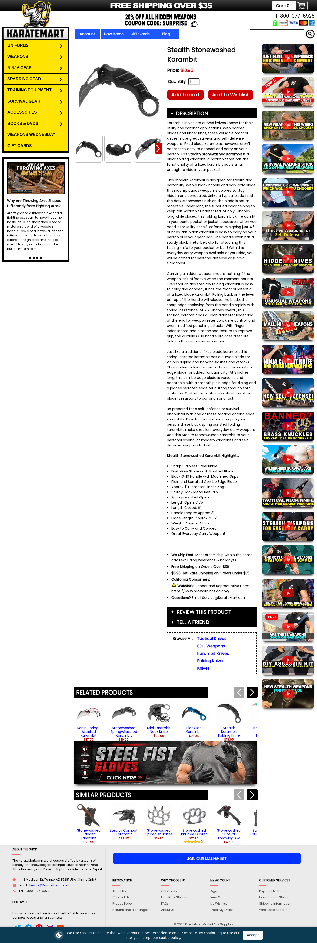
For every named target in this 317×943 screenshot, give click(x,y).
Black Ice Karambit (194, 729)
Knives (203, 668)
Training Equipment (29, 90)
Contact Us (121, 897)
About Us (119, 891)
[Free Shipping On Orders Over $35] (112, 8)
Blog (166, 33)
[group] (88, 720)
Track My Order (221, 910)
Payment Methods (272, 891)
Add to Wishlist (230, 94)
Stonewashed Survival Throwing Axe (229, 834)
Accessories (22, 112)
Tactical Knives (211, 638)
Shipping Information (275, 903)
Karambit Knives (213, 653)
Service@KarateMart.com (47, 885)
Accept (253, 935)
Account (87, 33)
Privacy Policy (122, 903)
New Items (114, 33)
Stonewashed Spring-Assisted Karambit (123, 731)
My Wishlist (218, 903)
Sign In (215, 891)
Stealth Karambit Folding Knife (229, 731)
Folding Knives (210, 661)
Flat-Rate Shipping (175, 897)
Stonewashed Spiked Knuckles (159, 832)
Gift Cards (140, 33)
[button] (158, 148)
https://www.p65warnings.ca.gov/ (200, 591)
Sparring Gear (24, 79)
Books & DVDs (22, 123)
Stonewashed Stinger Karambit (89, 834)
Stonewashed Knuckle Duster (194, 832)
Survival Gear (23, 101)
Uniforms (18, 45)
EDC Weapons (211, 646)
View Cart (217, 897)
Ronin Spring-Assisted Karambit (88, 731)
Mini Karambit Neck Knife (159, 729)
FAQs (165, 903)
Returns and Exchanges (130, 910)
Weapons (17, 56)
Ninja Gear (19, 68)
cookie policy (169, 937)
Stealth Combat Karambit (124, 832)
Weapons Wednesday (31, 134)
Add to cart (185, 94)
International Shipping (276, 897)
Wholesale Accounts (274, 910)
